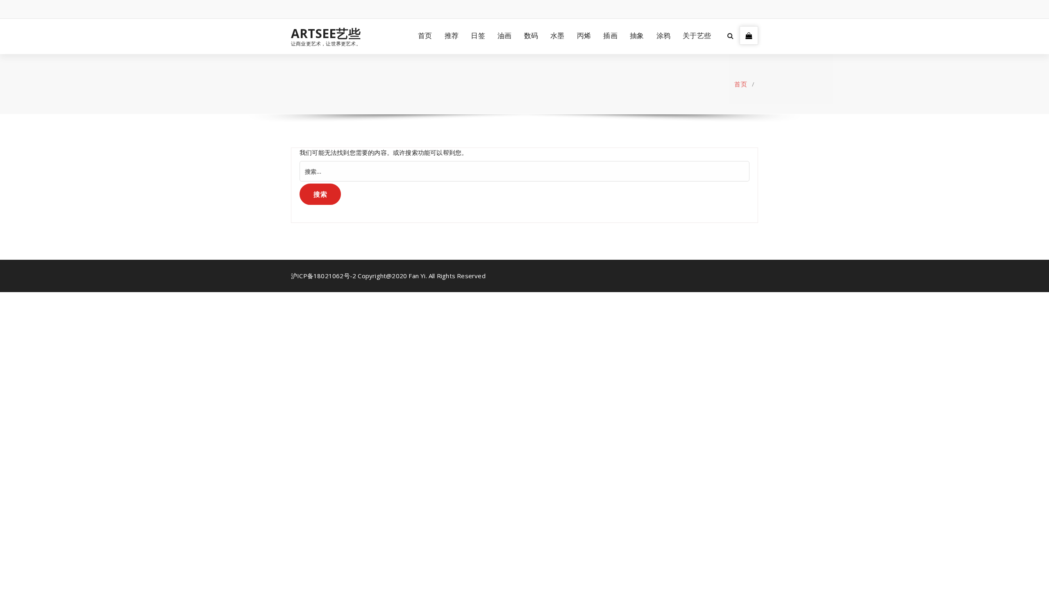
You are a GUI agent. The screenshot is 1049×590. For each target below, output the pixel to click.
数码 (531, 35)
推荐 (452, 35)
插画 (610, 35)
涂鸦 (663, 35)
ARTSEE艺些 (326, 33)
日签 (478, 35)
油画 (504, 35)
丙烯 (584, 35)
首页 (425, 35)
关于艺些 (697, 35)
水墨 (557, 35)
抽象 (637, 35)
